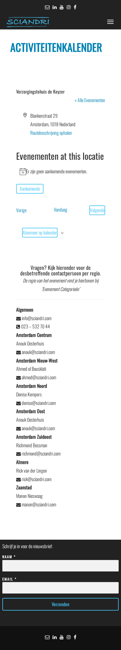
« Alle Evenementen (90, 100)
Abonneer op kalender (40, 232)
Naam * (9, 556)
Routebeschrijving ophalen (51, 132)
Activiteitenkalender (56, 47)
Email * (9, 578)
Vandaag (60, 209)
